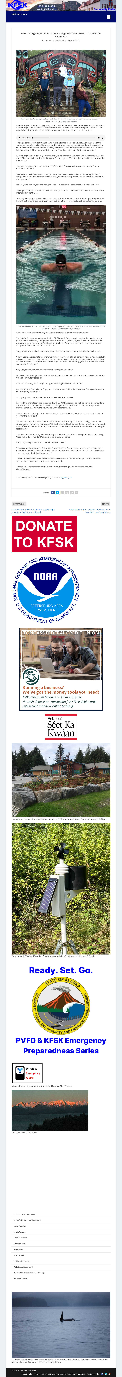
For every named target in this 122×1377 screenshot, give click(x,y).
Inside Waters (19, 1232)
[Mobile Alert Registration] (27, 1084)
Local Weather (20, 1226)
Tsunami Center (20, 1278)
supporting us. (66, 477)
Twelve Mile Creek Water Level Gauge (29, 1273)
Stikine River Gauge (22, 1261)
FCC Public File (93, 1374)
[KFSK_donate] (44, 552)
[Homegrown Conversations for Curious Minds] (61, 816)
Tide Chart (18, 1249)
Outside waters (20, 1238)
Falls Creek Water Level (23, 1267)
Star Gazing (19, 1255)
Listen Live (19, 14)
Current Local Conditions (24, 1214)
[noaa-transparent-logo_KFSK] (46, 623)
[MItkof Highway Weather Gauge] (61, 954)
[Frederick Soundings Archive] (61, 1357)
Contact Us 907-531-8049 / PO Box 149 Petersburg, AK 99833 (59, 1374)
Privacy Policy (27, 1374)
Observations (19, 1243)
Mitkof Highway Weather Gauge (27, 1220)
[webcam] (50, 1130)
